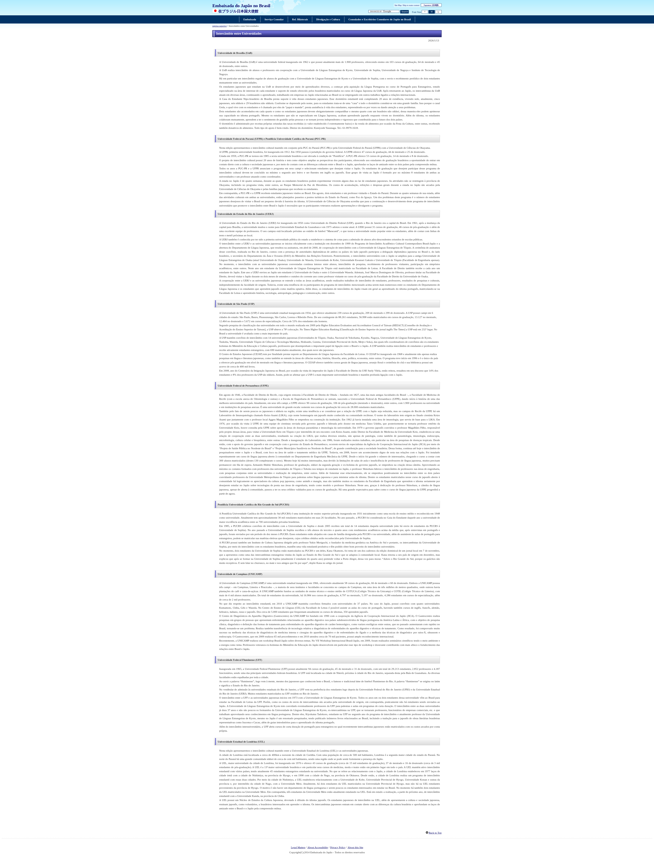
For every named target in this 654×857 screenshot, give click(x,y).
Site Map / (399, 5)
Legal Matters (298, 847)
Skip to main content (411, 5)
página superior (219, 26)
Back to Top (435, 832)
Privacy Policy (338, 847)
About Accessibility (317, 847)
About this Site (355, 847)
